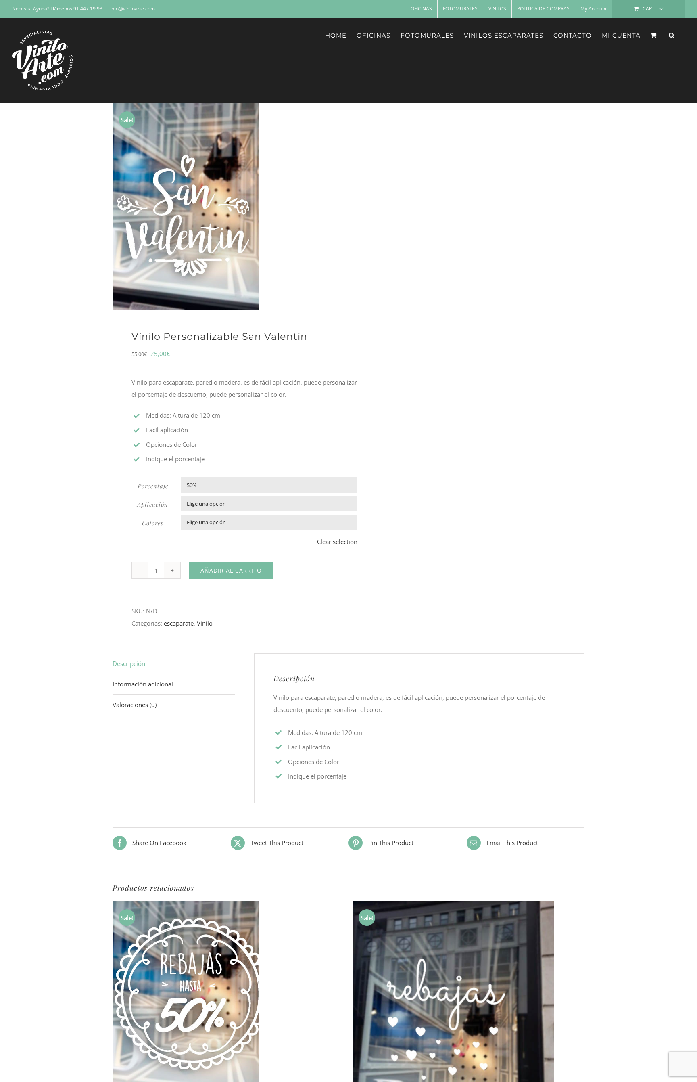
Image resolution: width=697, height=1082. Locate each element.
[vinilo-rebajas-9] (226, 206)
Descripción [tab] (129, 663)
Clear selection (337, 542)
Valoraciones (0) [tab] (135, 705)
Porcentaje (153, 486)
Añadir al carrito (231, 570)
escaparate (179, 623)
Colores (152, 523)
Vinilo (205, 623)
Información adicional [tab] (143, 684)
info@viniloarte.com (132, 8)
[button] (672, 35)
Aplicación (152, 504)
